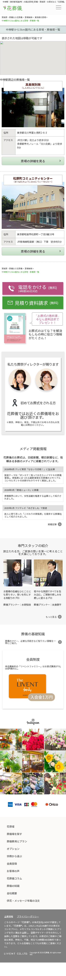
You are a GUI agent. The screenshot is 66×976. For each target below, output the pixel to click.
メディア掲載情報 (33, 448)
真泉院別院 (33, 84)
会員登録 (12, 863)
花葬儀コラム (14, 878)
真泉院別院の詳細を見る (33, 161)
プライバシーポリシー (28, 916)
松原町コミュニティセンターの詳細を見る (33, 251)
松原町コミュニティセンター (33, 178)
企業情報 (8, 916)
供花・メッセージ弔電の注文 (23, 900)
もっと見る (51, 617)
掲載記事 (52, 524)
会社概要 (12, 893)
